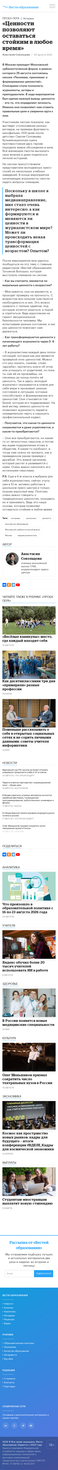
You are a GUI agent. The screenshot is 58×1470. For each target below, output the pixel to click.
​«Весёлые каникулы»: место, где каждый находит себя (27, 638)
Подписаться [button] (43, 1274)
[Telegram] (13, 585)
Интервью (28, 18)
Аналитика (9, 1311)
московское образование (16, 523)
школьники (31, 517)
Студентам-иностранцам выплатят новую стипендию (27, 1201)
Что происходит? (24, 775)
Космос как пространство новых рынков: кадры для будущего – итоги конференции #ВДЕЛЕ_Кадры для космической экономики (28, 1141)
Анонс (18, 805)
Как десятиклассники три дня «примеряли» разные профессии (28, 685)
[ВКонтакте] (4, 585)
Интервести (10, 1354)
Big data (8, 1358)
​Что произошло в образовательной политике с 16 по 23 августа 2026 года (27, 908)
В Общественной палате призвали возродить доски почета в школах (28, 814)
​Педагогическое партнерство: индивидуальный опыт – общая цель (26, 783)
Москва (8, 535)
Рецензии (9, 1319)
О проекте (9, 1378)
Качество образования (16, 1350)
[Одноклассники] (9, 585)
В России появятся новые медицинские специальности (28, 1022)
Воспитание (21, 787)
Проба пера (10, 18)
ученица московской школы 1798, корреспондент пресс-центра (35, 567)
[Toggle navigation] (52, 6)
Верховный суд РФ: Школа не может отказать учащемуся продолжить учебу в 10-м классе (25, 771)
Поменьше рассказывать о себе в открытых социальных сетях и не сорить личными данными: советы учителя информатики (28, 737)
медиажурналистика (27, 535)
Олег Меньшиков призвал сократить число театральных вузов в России (23, 827)
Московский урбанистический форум (22, 529)
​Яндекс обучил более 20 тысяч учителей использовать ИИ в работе (25, 966)
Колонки (8, 1307)
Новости (8, 1303)
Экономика (10, 1346)
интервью (15, 517)
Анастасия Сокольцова (16, 55)
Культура (19, 831)
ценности (46, 517)
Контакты (9, 1382)
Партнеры (9, 1386)
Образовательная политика (19, 1343)
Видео (7, 1323)
